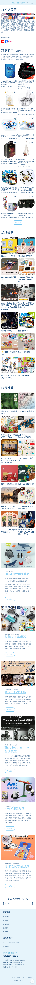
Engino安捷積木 (24, 352)
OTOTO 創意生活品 (25, 458)
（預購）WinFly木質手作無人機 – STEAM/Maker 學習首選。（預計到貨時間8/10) (26, 189)
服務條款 (5, 920)
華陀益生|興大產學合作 (9, 412)
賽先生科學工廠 (15, 692)
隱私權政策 (6, 924)
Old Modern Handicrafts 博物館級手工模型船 (8, 460)
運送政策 (5, 928)
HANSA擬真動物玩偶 (26, 484)
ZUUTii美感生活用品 (9, 484)
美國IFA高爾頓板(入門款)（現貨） (9, 109)
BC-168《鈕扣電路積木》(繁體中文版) (26, 135)
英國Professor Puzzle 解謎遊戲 (24, 436)
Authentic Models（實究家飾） (8, 507)
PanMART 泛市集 (11, 977)
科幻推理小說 (6, 331)
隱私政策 (19, 977)
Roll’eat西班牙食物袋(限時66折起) (9, 436)
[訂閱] (30, 904)
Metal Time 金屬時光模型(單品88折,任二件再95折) (26, 305)
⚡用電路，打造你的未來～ (9, 353)
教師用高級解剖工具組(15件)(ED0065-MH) (26, 214)
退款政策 (25, 977)
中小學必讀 (22, 376)
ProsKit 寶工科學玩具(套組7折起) (8, 377)
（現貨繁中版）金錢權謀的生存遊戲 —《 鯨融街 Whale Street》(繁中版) (26, 82)
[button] (3, 3)
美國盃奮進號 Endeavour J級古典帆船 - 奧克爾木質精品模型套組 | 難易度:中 (26, 161)
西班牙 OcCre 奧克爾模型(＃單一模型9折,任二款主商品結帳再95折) (9, 306)
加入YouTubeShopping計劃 (11, 942)
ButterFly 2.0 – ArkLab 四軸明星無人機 (9, 135)
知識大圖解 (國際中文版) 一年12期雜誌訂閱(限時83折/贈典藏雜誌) (9, 189)
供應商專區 (6, 946)
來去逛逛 (9, 599)
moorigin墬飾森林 (25, 411)
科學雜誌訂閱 (23, 331)
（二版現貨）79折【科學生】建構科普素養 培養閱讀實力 (9, 81)
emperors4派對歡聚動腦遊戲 (9, 531)
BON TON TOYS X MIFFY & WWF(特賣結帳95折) (26, 532)
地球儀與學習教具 (17, 866)
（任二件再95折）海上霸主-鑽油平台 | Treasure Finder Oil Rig (26, 110)
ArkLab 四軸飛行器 (8, 277)
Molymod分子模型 (8, 256)
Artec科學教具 (14, 809)
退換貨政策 (6, 916)
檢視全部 (18, 222)
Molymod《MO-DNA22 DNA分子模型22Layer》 (9, 214)
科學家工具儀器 (15, 637)
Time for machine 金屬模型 (17, 749)
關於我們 (5, 931)
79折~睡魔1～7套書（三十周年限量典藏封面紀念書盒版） (9, 160)
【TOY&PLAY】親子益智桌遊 (25, 507)
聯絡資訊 (22, 980)
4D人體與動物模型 (25, 256)
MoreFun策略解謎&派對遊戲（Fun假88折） (26, 279)
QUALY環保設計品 (17, 574)
